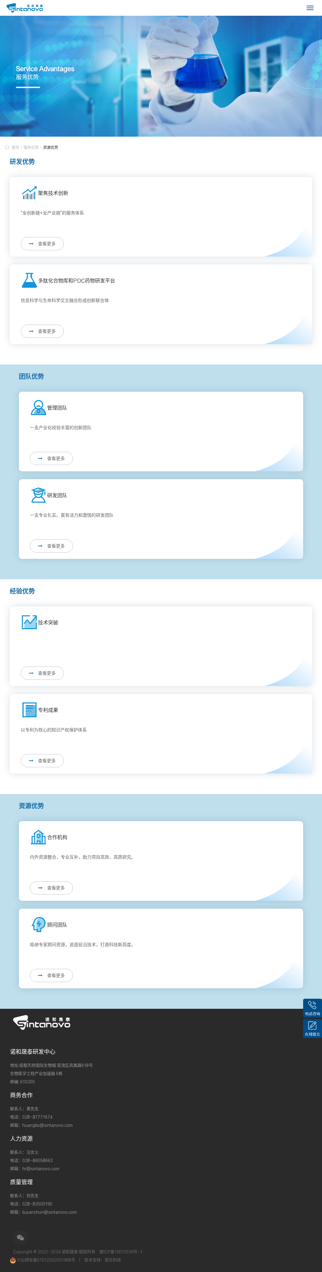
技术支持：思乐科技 (102, 1260)
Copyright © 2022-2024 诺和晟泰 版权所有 (54, 1251)
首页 (15, 147)
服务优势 (31, 147)
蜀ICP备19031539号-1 (120, 1251)
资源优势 (50, 147)
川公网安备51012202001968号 (46, 1260)
